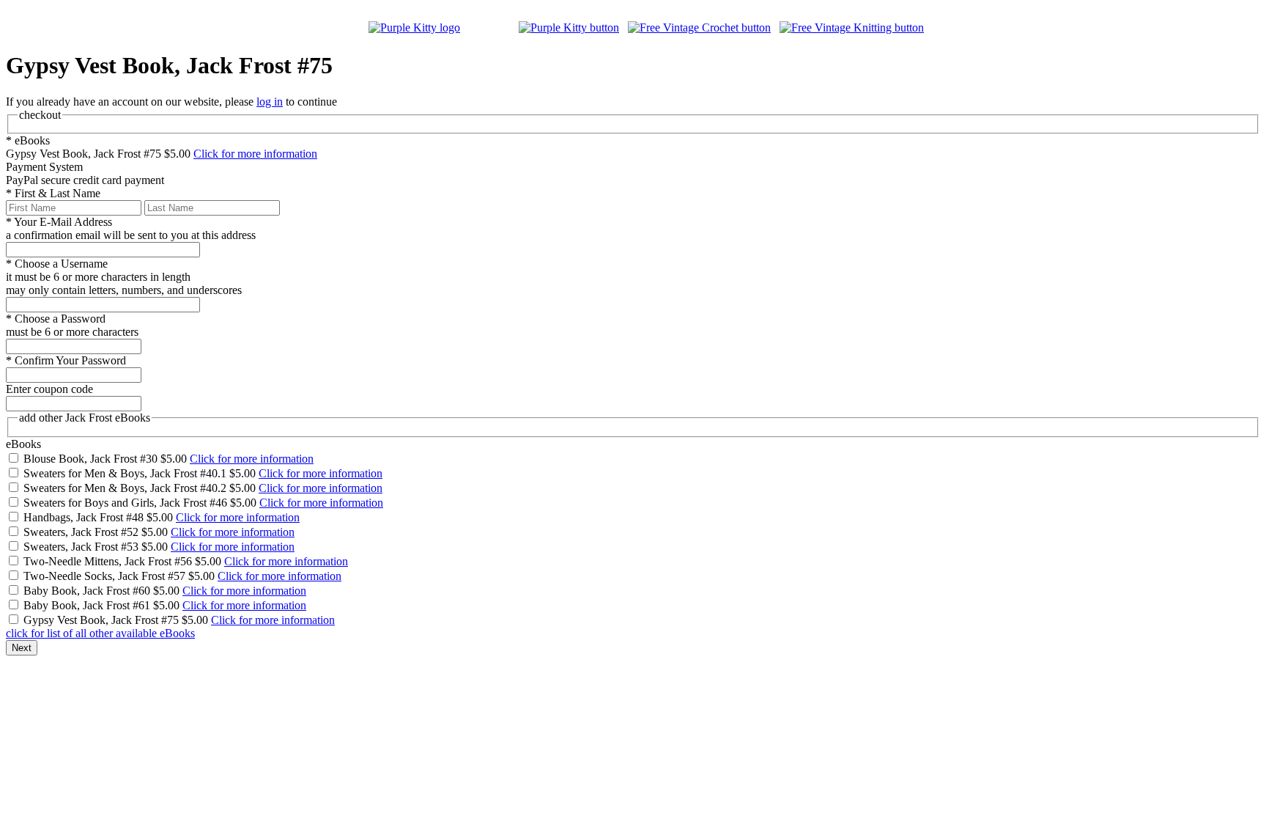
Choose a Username (57, 263)
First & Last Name (53, 193)
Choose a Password (56, 318)
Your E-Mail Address (59, 222)
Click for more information (255, 153)
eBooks (28, 140)
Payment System (44, 167)
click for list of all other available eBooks (100, 633)
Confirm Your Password (66, 360)
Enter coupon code (49, 389)
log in (269, 101)
